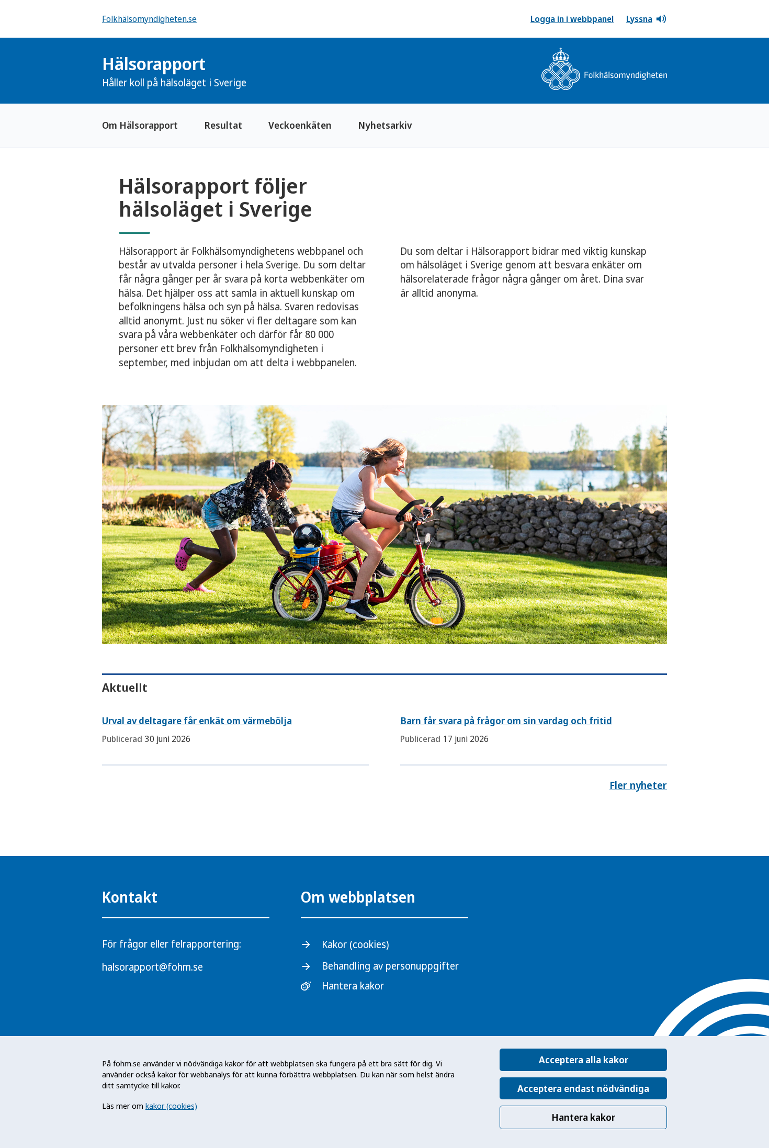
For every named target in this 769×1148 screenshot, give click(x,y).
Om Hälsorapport (140, 125)
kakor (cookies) (171, 1105)
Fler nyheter (638, 785)
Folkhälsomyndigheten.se (149, 19)
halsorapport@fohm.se (152, 967)
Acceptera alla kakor (583, 1059)
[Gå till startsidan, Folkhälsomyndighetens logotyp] (604, 70)
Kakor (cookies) (355, 944)
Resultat (223, 125)
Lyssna (639, 19)
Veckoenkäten (300, 125)
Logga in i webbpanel (572, 19)
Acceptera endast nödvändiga (583, 1088)
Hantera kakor (583, 1117)
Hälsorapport (174, 71)
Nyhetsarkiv (385, 125)
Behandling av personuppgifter (390, 966)
